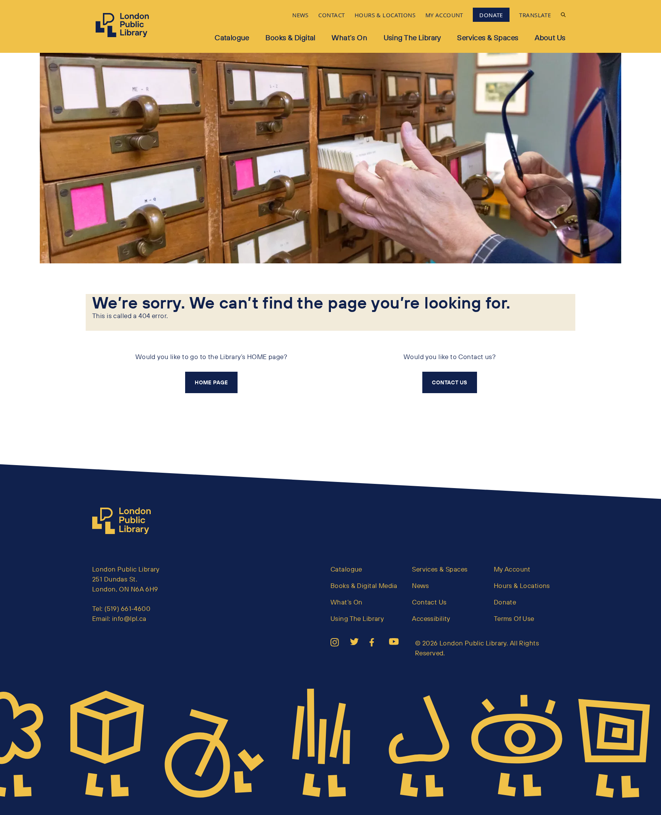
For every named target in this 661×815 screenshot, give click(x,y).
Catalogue (232, 37)
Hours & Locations (522, 585)
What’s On (349, 37)
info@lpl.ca (129, 618)
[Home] (124, 521)
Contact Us (429, 602)
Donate (505, 602)
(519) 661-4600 (127, 608)
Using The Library (357, 618)
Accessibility (431, 618)
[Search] (563, 14)
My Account (512, 569)
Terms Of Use (514, 618)
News (420, 585)
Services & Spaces (487, 37)
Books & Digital (290, 37)
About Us (550, 37)
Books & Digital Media (363, 585)
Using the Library (412, 37)
